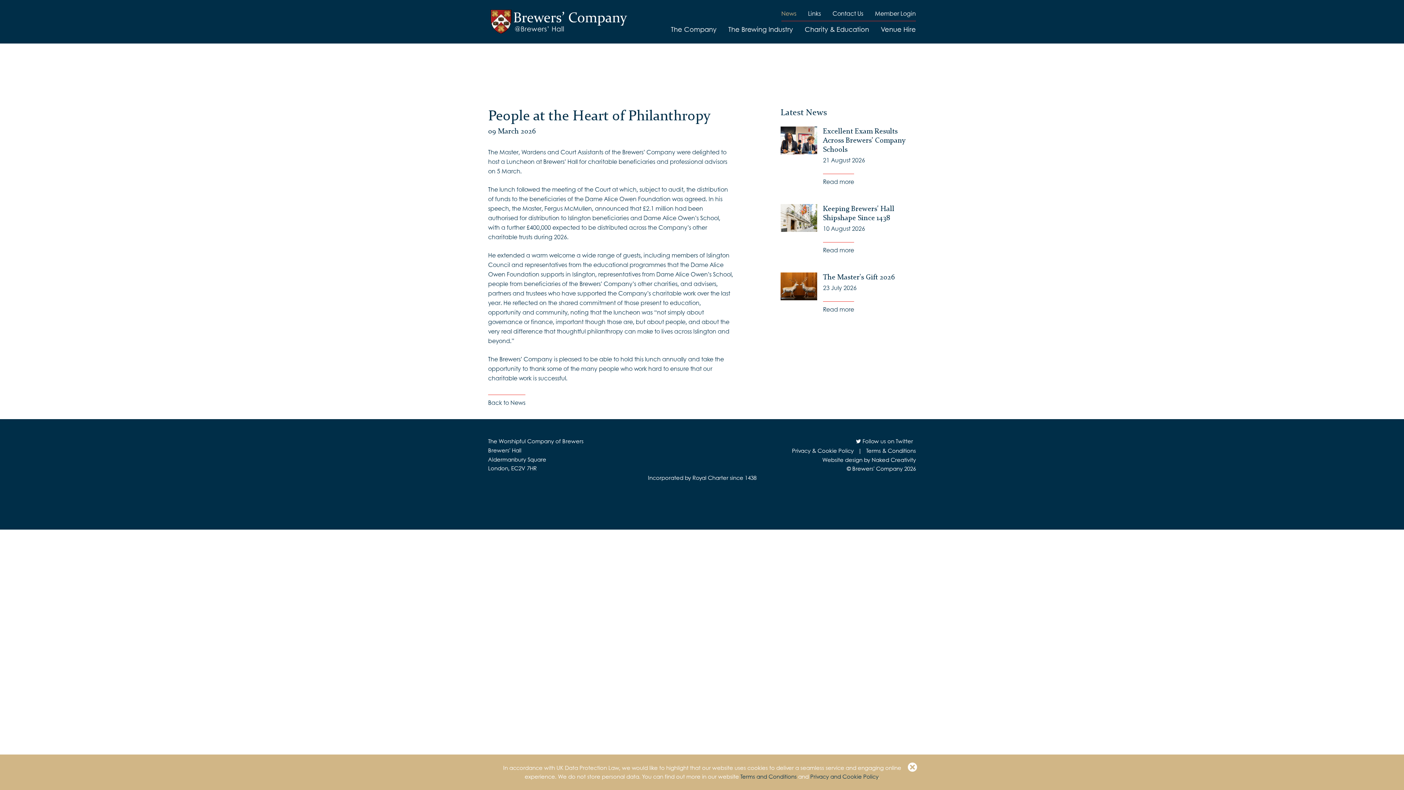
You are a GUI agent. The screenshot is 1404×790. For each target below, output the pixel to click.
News (788, 13)
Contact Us (848, 13)
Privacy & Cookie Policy (823, 451)
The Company (694, 29)
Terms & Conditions (891, 451)
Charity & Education (837, 29)
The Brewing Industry (760, 29)
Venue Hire (898, 29)
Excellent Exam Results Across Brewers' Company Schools (864, 140)
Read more (838, 181)
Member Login (895, 13)
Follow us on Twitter (887, 441)
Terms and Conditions (768, 776)
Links (814, 13)
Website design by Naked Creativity (869, 460)
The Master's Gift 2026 (859, 276)
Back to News (506, 402)
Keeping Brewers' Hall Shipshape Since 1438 (858, 213)
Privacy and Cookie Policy (844, 776)
